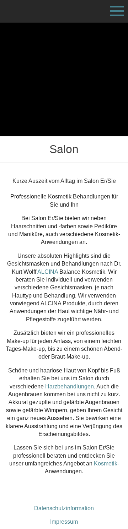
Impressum (64, 522)
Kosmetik (105, 463)
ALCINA (47, 272)
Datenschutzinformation (64, 508)
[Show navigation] (117, 11)
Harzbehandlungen (69, 386)
